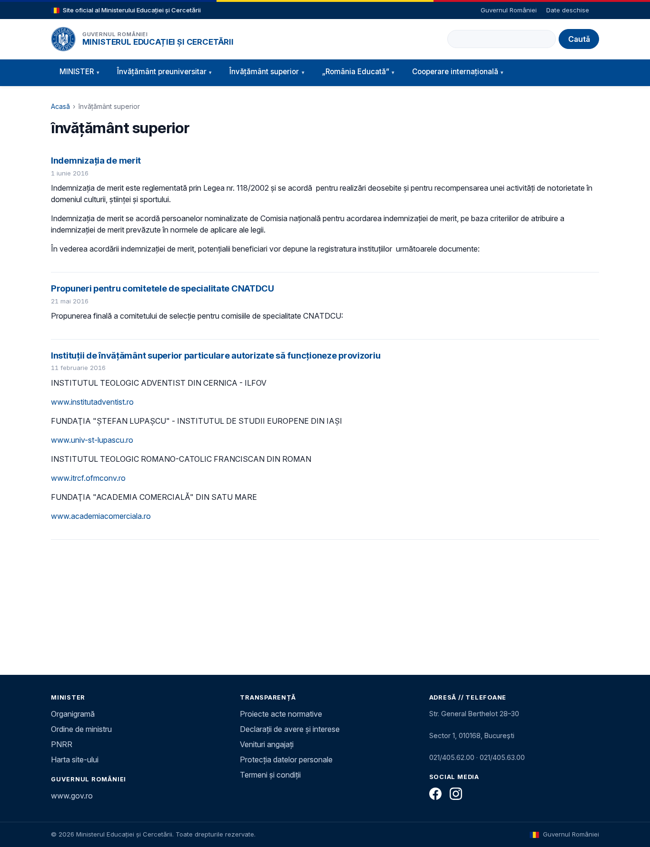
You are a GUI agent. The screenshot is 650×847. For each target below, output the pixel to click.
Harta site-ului (74, 759)
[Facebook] (435, 794)
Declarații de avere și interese (290, 729)
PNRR (61, 744)
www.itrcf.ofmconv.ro (88, 478)
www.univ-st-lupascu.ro (92, 440)
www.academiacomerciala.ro (101, 516)
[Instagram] (456, 794)
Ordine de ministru (81, 729)
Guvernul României (509, 10)
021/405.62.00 (451, 757)
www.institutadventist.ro (92, 402)
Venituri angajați (267, 744)
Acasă (60, 106)
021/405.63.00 (502, 757)
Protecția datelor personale (286, 759)
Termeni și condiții (270, 774)
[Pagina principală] (63, 39)
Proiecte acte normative (281, 714)
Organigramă (73, 714)
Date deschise (567, 10)
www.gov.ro (72, 795)
